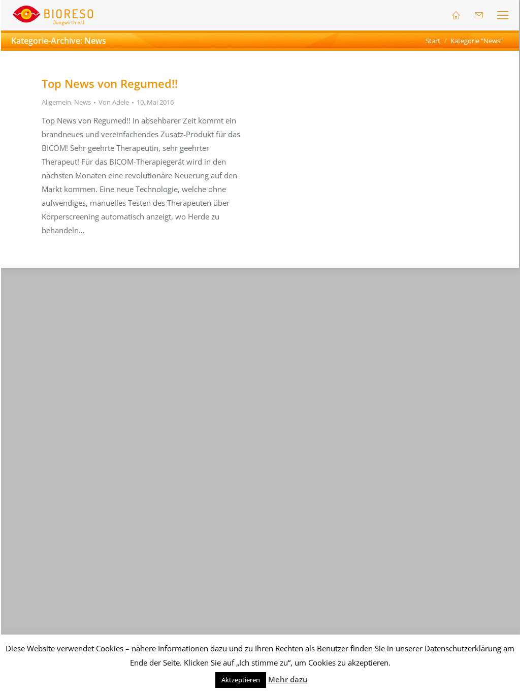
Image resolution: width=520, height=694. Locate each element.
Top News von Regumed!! (110, 83)
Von (114, 102)
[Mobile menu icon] (503, 15)
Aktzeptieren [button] (240, 679)
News (82, 102)
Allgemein (56, 102)
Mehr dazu (288, 679)
